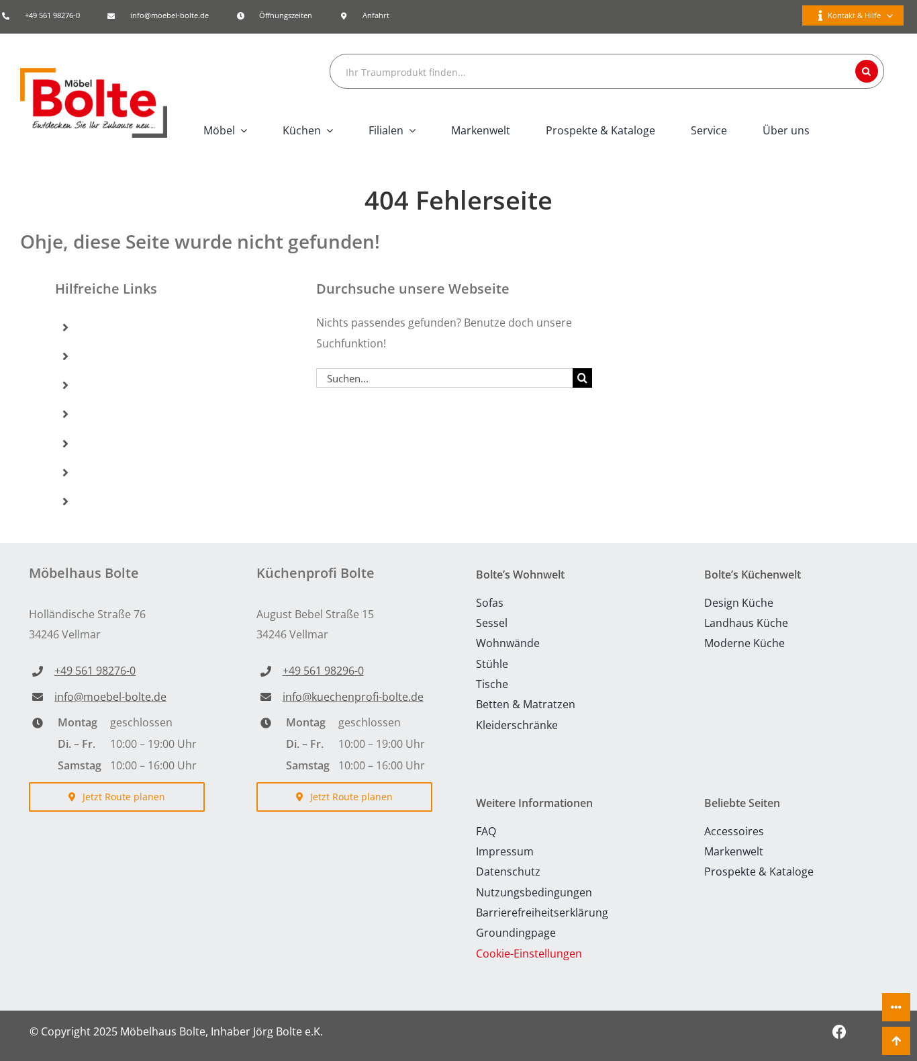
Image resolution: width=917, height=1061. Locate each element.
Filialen (104, 385)
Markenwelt (117, 414)
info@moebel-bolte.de (169, 15)
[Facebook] (839, 1031)
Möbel (101, 327)
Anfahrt (376, 15)
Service (104, 472)
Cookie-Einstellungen (529, 953)
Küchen (105, 356)
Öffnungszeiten (285, 15)
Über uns (110, 501)
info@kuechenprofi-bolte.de (353, 696)
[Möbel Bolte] (94, 73)
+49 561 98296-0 (323, 670)
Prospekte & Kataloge (144, 443)
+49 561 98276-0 (52, 15)
